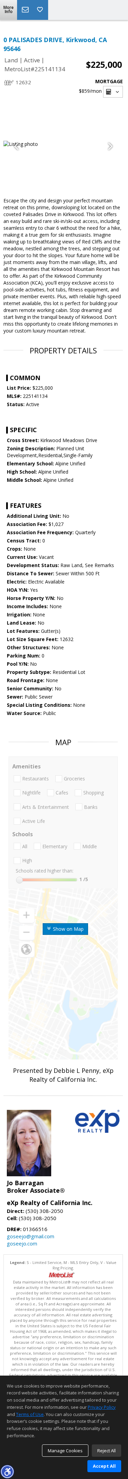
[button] (7, 1471)
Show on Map (68, 929)
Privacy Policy (102, 1407)
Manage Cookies (65, 1450)
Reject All (106, 1450)
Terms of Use (30, 1414)
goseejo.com (22, 1243)
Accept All (104, 1466)
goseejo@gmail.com (30, 1236)
